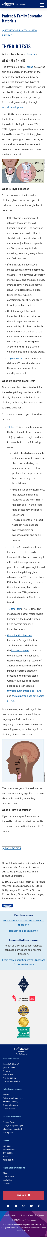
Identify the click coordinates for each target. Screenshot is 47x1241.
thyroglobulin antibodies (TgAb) (24, 691)
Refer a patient (8, 1132)
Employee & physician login (13, 1125)
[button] (42, 5)
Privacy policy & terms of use (21, 1215)
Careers (5, 1156)
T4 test (11, 427)
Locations (6, 1094)
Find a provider (8, 1074)
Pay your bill (7, 1071)
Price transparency (9, 1077)
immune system (20, 650)
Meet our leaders (8, 1149)
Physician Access (9, 1122)
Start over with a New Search (19, 32)
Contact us (39, 1215)
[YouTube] (31, 1205)
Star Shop (6, 1183)
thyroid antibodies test (19, 635)
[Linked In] (15, 1205)
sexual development (13, 107)
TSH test (12, 547)
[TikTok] (39, 1205)
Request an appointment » (23, 931)
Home (5, 1215)
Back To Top (12, 848)
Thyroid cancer (15, 358)
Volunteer (6, 1173)
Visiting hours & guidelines (12, 1098)
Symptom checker (9, 1067)
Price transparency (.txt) (11, 1081)
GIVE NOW (21, 1195)
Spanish (31, 54)
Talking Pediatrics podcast (12, 1129)
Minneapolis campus (10, 1105)
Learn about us (8, 1145)
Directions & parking (10, 1101)
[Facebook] (8, 1205)
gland (30, 67)
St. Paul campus (9, 1108)
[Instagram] (23, 1205)
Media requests (8, 1159)
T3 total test (14, 609)
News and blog (8, 1152)
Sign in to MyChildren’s (11, 1064)
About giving (7, 1180)
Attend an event (8, 1176)
